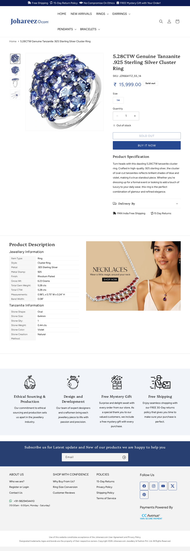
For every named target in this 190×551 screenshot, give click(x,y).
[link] (29, 399)
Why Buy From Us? (64, 481)
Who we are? (16, 481)
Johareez (99, 537)
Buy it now (147, 145)
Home (13, 41)
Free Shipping (40, 3)
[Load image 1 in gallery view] (15, 59)
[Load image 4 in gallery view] (15, 94)
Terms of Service (106, 498)
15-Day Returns (105, 481)
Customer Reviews (64, 492)
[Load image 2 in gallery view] (15, 71)
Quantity (118, 108)
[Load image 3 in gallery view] (15, 83)
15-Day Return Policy (65, 3)
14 (120, 100)
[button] (102, 13)
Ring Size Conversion (65, 487)
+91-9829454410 (24, 501)
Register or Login (19, 487)
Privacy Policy (104, 487)
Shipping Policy (105, 492)
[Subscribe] (124, 457)
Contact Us (15, 492)
